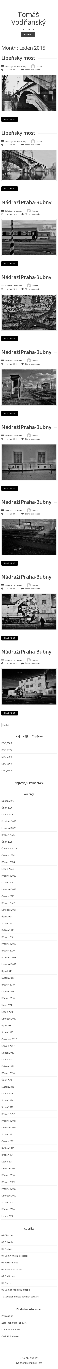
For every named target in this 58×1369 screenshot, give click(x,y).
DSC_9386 (6, 743)
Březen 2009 (8, 1182)
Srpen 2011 (7, 1134)
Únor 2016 (7, 1079)
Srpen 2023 (7, 882)
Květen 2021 (7, 930)
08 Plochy (6, 1283)
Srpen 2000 (7, 1202)
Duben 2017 (7, 1052)
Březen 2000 (8, 1209)
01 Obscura (7, 1235)
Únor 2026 (7, 807)
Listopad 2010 (8, 1168)
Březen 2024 (8, 862)
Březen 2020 (8, 950)
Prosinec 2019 (8, 957)
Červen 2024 (7, 855)
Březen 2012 (8, 1114)
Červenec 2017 (9, 1039)
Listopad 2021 (8, 909)
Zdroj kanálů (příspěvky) (14, 1322)
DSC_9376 (6, 750)
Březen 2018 (8, 998)
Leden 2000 (7, 1216)
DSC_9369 (6, 756)
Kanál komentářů (10, 1329)
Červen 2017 (7, 1045)
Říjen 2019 (6, 971)
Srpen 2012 (7, 1107)
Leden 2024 (7, 868)
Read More (9, 119)
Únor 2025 (7, 841)
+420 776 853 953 (29, 1358)
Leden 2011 (7, 1161)
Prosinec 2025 (8, 821)
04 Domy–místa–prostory (15, 66)
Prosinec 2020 (8, 943)
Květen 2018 (7, 991)
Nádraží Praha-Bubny (26, 202)
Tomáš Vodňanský (28, 18)
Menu (29, 34)
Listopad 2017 (8, 1018)
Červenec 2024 (9, 848)
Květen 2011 (7, 1148)
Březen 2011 (8, 1154)
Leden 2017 (7, 1059)
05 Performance (9, 1262)
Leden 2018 (7, 1011)
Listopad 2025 (8, 828)
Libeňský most (18, 57)
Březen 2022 (8, 903)
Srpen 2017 (7, 1032)
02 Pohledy (7, 1242)
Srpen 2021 (7, 923)
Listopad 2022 (8, 889)
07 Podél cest (8, 1276)
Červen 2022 (7, 896)
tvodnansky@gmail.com (29, 1362)
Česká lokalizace (10, 1336)
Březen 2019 (8, 984)
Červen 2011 (7, 1141)
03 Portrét (6, 1249)
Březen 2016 (8, 1073)
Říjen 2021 (6, 916)
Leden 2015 (7, 1093)
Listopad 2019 (8, 964)
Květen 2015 (7, 1086)
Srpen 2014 (7, 1100)
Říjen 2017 (6, 1025)
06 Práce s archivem (13, 211)
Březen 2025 (8, 834)
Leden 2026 (7, 814)
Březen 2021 (8, 937)
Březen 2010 (8, 1175)
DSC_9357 (6, 770)
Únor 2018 (7, 1005)
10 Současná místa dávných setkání (20, 1296)
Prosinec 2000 (8, 1188)
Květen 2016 (7, 1066)
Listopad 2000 (8, 1195)
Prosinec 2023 (8, 875)
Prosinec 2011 (8, 1120)
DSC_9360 (6, 763)
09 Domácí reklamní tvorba (15, 1289)
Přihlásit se (7, 1315)
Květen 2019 (7, 977)
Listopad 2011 (8, 1127)
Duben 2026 (7, 800)
